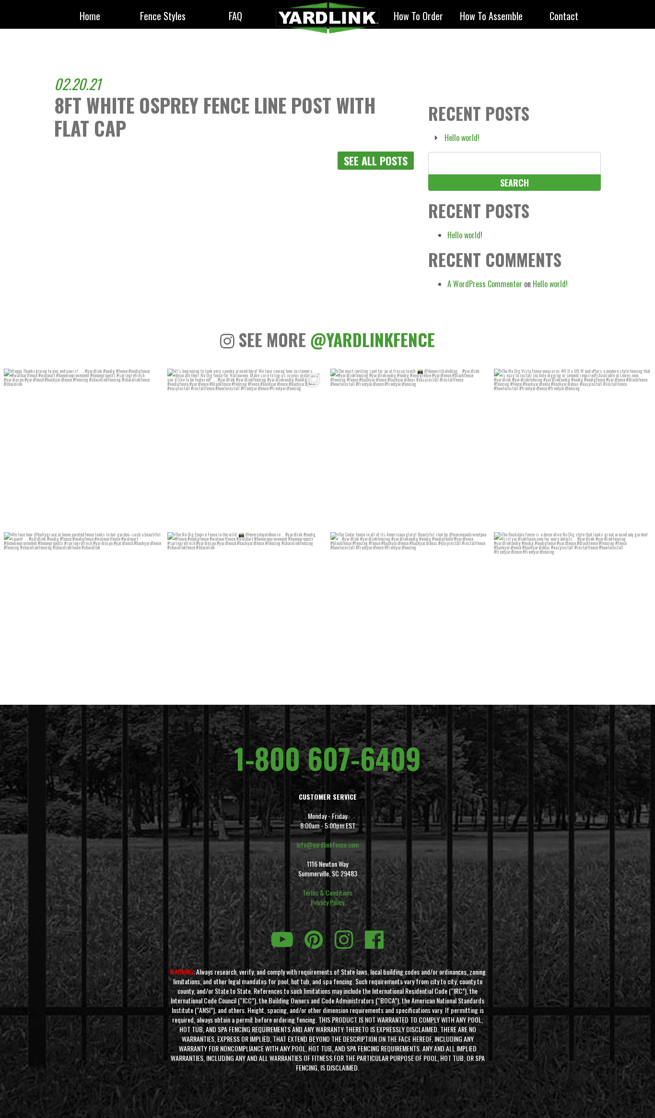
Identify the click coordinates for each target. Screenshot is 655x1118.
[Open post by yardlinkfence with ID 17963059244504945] (573, 447)
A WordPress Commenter (484, 284)
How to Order (418, 17)
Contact (564, 17)
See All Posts (376, 160)
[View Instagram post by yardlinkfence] (152, 517)
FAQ (235, 17)
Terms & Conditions (327, 892)
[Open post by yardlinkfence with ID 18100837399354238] (409, 447)
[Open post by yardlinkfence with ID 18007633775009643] (246, 447)
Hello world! (462, 137)
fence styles (163, 17)
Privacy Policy (327, 902)
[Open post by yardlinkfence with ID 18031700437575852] (246, 611)
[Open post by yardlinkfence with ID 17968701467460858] (83, 611)
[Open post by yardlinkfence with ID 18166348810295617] (83, 447)
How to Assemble (491, 17)
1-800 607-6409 (327, 758)
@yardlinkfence (372, 339)
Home (90, 17)
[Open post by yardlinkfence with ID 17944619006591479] (409, 611)
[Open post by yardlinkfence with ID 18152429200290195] (573, 611)
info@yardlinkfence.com (327, 845)
